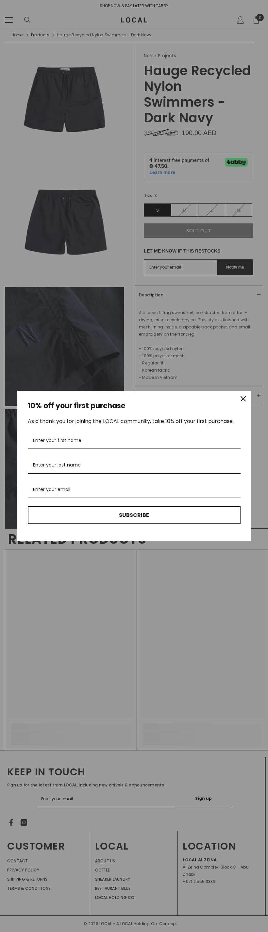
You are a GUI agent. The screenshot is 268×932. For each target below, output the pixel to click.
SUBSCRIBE (134, 515)
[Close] (243, 399)
